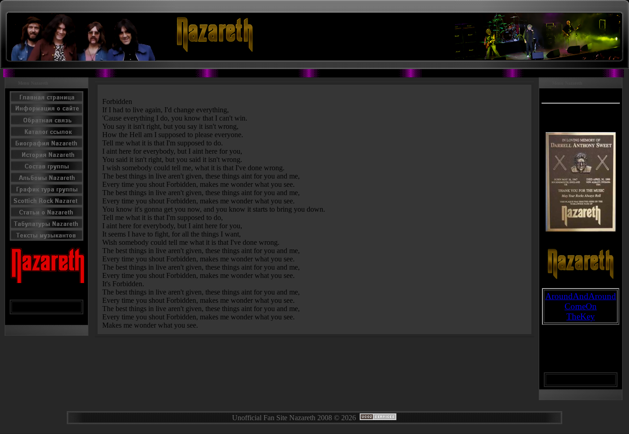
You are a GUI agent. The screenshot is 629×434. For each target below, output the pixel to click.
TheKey (580, 316)
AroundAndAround (580, 296)
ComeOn (581, 306)
